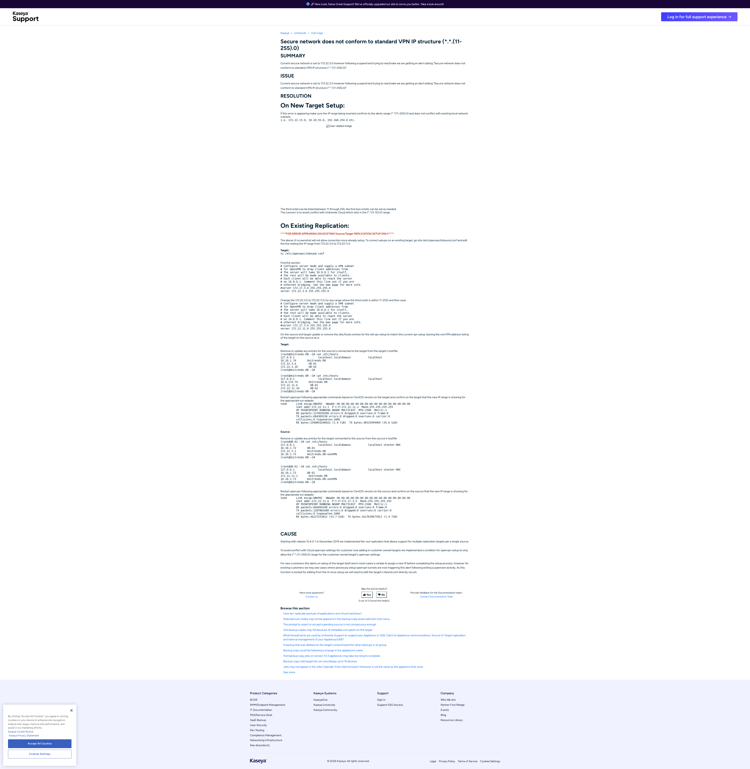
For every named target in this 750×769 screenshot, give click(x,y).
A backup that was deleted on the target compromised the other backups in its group (334, 645)
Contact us (312, 596)
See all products (260, 745)
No (383, 594)
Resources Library (452, 720)
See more (289, 672)
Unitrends (300, 33)
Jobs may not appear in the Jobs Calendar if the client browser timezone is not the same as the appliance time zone (353, 666)
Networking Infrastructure (266, 740)
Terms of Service (467, 761)
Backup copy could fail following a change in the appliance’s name (323, 650)
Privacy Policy (447, 761)
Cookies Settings (490, 761)
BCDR (253, 699)
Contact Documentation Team (436, 596)
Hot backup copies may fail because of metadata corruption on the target (327, 630)
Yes (368, 594)
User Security (258, 725)
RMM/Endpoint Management (267, 705)
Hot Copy (317, 33)
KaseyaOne (320, 699)
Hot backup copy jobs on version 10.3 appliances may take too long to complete (331, 656)
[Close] (71, 710)
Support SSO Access (390, 705)
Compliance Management (265, 735)
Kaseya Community (325, 710)
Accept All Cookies (40, 743)
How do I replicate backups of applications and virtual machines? (322, 613)
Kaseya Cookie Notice (20, 731)
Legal (433, 761)
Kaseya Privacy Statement (24, 735)
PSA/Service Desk (261, 715)
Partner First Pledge (453, 705)
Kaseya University (324, 705)
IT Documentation (261, 710)
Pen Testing (257, 730)
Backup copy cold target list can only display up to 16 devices (320, 661)
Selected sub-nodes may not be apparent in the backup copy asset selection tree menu (336, 619)
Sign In (381, 699)
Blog (443, 715)
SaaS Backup (258, 720)
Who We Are (448, 699)
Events (445, 710)
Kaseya (284, 33)
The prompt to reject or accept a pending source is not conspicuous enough (329, 624)
